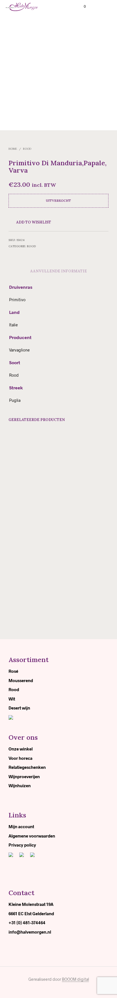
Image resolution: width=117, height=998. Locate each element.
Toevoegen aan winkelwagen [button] (26, 511)
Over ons (23, 737)
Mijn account (21, 826)
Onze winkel (21, 748)
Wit (12, 698)
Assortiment (29, 660)
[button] (81, 6)
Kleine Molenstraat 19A (31, 904)
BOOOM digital (75, 979)
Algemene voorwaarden (32, 835)
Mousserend (21, 680)
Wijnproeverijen (24, 776)
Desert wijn (19, 707)
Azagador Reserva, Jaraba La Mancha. (24, 496)
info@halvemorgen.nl (30, 931)
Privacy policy (22, 844)
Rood (27, 149)
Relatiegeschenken (27, 767)
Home (13, 149)
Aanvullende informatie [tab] (58, 271)
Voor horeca (20, 758)
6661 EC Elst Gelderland (31, 913)
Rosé (13, 671)
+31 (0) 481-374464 (27, 922)
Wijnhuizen (20, 785)
